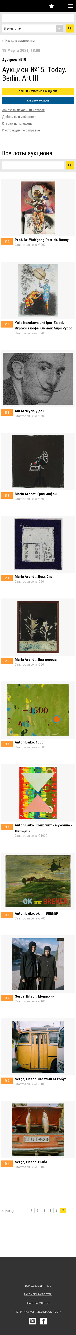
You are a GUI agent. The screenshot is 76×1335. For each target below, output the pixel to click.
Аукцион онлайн (38, 100)
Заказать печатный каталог (23, 110)
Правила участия (38, 1303)
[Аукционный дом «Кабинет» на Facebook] (43, 1321)
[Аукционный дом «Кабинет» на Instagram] (32, 1321)
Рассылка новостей (38, 1294)
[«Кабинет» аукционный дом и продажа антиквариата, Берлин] (11, 6)
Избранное (51, 6)
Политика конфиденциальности (38, 1311)
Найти (70, 28)
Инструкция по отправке (21, 130)
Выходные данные (38, 1285)
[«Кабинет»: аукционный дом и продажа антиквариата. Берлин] (38, 1271)
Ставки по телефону (17, 123)
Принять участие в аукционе (38, 91)
